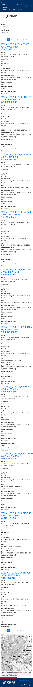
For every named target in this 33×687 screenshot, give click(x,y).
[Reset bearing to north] (29, 641)
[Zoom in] (29, 636)
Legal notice (21, 680)
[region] (16, 655)
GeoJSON (28, 6)
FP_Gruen (12, 9)
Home (3, 3)
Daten (5, 9)
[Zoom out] (29, 639)
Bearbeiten (5, 26)
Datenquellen (13, 675)
